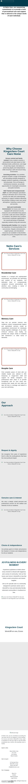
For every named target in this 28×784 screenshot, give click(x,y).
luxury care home (19, 209)
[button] (24, 3)
